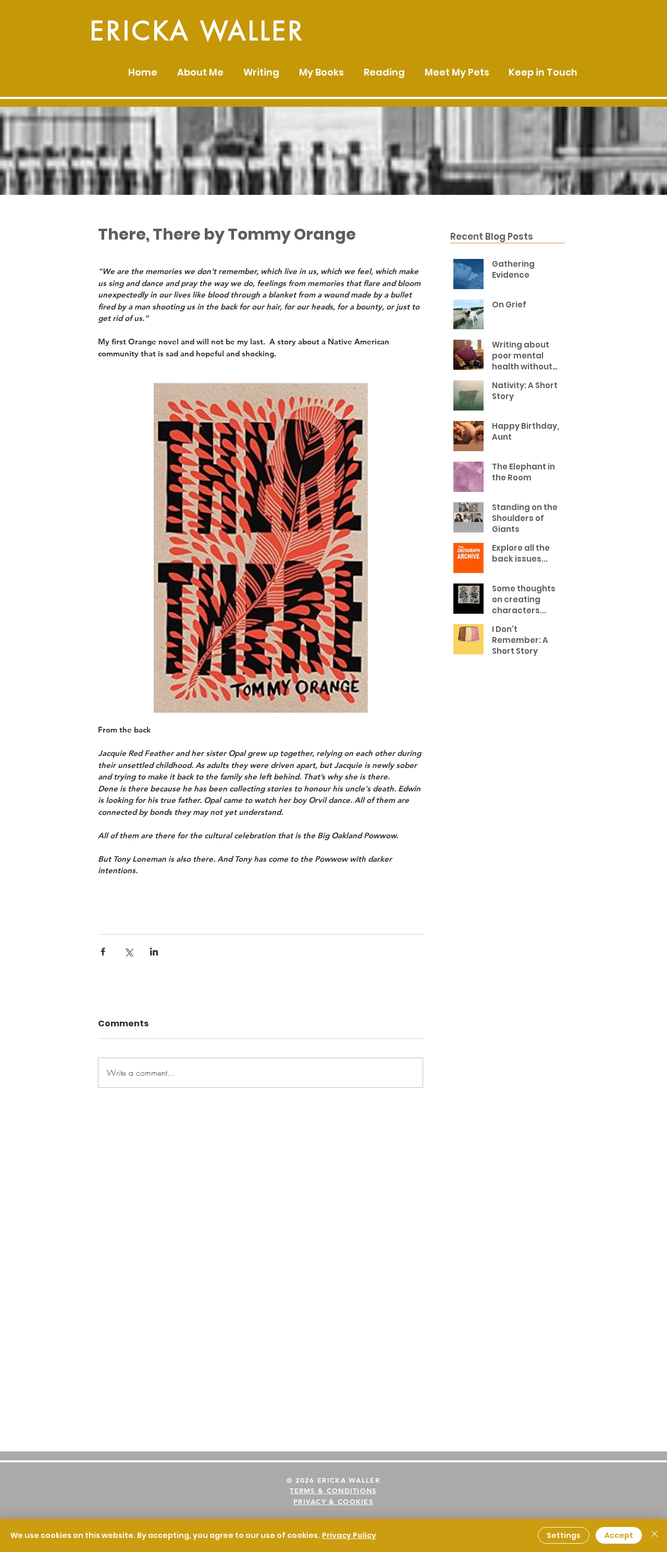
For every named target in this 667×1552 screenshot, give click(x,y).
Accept (618, 1535)
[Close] (654, 1535)
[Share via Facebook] (103, 952)
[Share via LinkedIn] (154, 952)
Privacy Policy (349, 1535)
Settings (563, 1535)
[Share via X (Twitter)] (128, 952)
